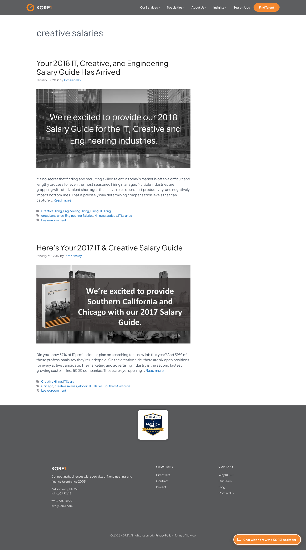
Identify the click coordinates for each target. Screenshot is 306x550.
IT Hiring (105, 211)
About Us (199, 7)
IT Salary (69, 381)
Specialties (175, 7)
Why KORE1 (226, 475)
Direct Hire (163, 475)
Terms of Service (185, 535)
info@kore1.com (62, 506)
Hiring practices (106, 215)
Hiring (94, 211)
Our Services (150, 7)
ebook (83, 386)
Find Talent (266, 7)
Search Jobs (241, 7)
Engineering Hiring (76, 211)
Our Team (225, 481)
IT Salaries (125, 215)
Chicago (47, 386)
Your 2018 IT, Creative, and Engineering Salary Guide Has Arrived (102, 67)
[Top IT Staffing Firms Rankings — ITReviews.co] (153, 425)
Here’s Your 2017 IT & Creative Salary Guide (109, 247)
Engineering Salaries (79, 215)
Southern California (117, 386)
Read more (62, 200)
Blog (222, 487)
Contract (162, 481)
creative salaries (52, 215)
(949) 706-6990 (61, 500)
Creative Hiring (51, 211)
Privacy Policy (164, 535)
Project (161, 487)
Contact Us (226, 493)
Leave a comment (53, 220)
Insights (219, 7)
